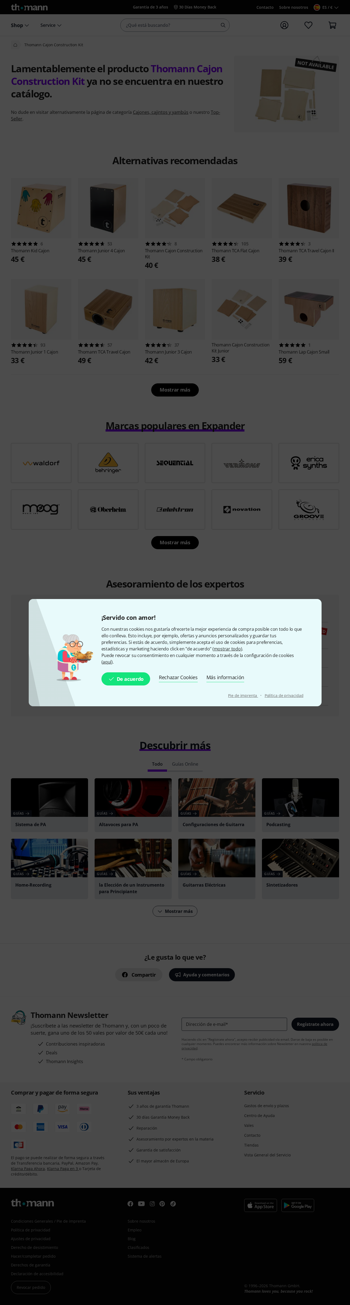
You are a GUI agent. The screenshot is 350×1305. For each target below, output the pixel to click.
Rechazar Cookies (178, 677)
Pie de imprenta (243, 695)
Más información (225, 677)
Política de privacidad (284, 695)
